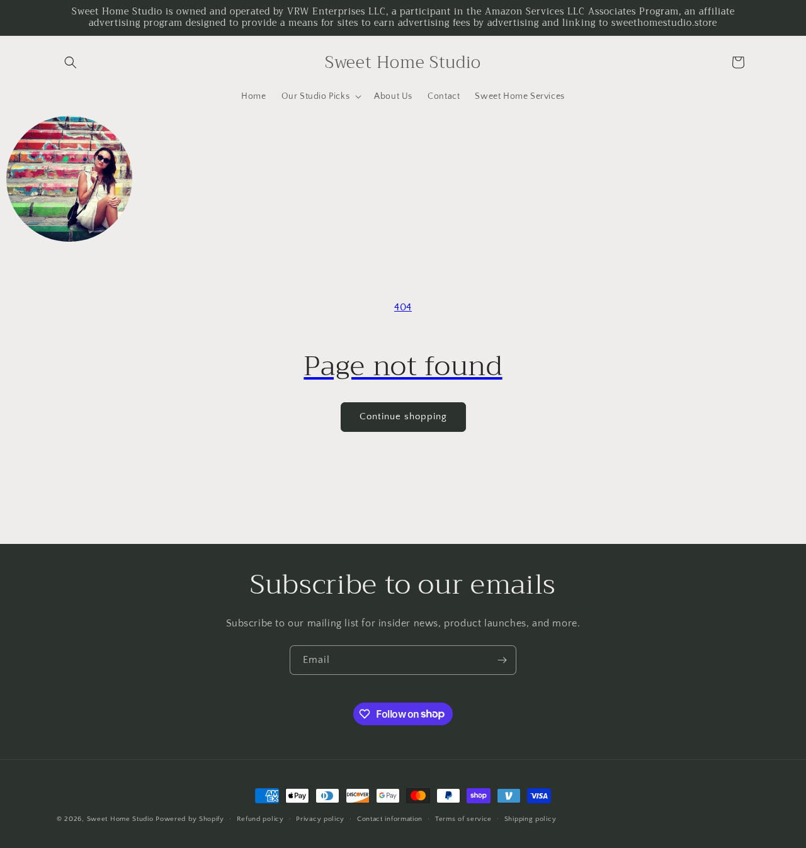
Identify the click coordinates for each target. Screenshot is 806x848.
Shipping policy (530, 818)
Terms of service (463, 818)
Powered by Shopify (190, 819)
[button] (70, 62)
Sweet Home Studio (120, 819)
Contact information (390, 818)
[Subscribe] (502, 660)
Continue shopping (403, 416)
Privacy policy (320, 818)
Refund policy (260, 818)
